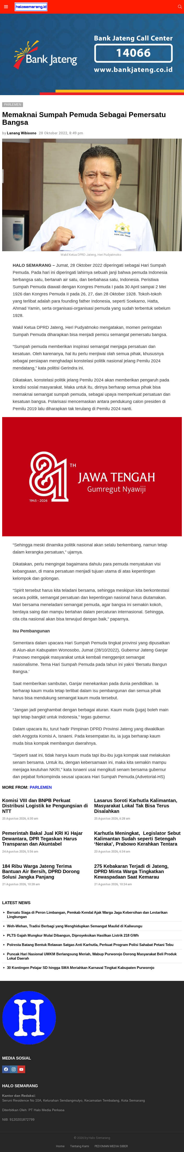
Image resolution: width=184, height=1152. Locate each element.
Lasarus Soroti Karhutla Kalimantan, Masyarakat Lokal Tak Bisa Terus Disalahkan (135, 806)
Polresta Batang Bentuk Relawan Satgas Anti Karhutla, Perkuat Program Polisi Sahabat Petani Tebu (90, 945)
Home (60, 1146)
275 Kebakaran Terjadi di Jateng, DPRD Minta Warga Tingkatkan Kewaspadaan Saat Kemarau (131, 872)
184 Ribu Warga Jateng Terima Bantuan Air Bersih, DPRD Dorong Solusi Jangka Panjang (41, 872)
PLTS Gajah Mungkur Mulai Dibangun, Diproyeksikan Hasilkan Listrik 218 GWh (73, 935)
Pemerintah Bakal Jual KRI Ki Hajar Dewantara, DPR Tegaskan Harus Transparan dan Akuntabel (42, 839)
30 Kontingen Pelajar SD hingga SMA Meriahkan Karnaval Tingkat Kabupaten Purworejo (80, 968)
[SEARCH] (180, 7)
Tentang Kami (79, 1146)
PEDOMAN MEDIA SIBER (111, 1146)
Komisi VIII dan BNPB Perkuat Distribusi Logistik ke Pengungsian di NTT (45, 806)
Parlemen (41, 787)
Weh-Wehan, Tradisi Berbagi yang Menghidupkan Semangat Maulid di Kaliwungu (74, 926)
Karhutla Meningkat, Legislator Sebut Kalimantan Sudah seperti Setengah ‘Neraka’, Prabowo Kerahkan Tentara (137, 839)
